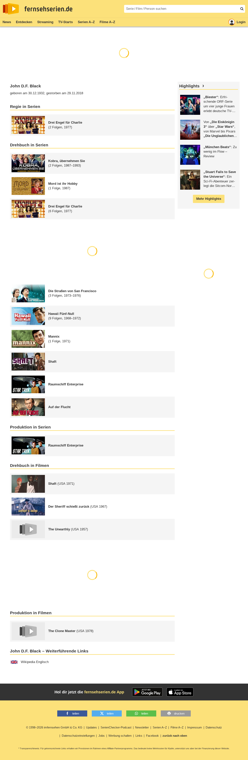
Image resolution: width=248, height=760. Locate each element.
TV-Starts (65, 22)
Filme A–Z (107, 22)
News (7, 22)
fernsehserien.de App (104, 692)
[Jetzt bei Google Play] (147, 692)
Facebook (152, 735)
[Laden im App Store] (179, 692)
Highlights (189, 86)
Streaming (45, 22)
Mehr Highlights (208, 199)
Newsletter (142, 727)
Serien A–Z (86, 22)
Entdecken (24, 22)
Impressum (194, 727)
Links (138, 735)
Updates (91, 727)
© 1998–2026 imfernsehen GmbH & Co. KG (54, 727)
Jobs (101, 735)
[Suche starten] (241, 9)
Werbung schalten (120, 735)
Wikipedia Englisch (35, 662)
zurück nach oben (175, 735)
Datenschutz (214, 727)
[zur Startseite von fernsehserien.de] (11, 8)
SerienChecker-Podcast (116, 727)
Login (241, 22)
